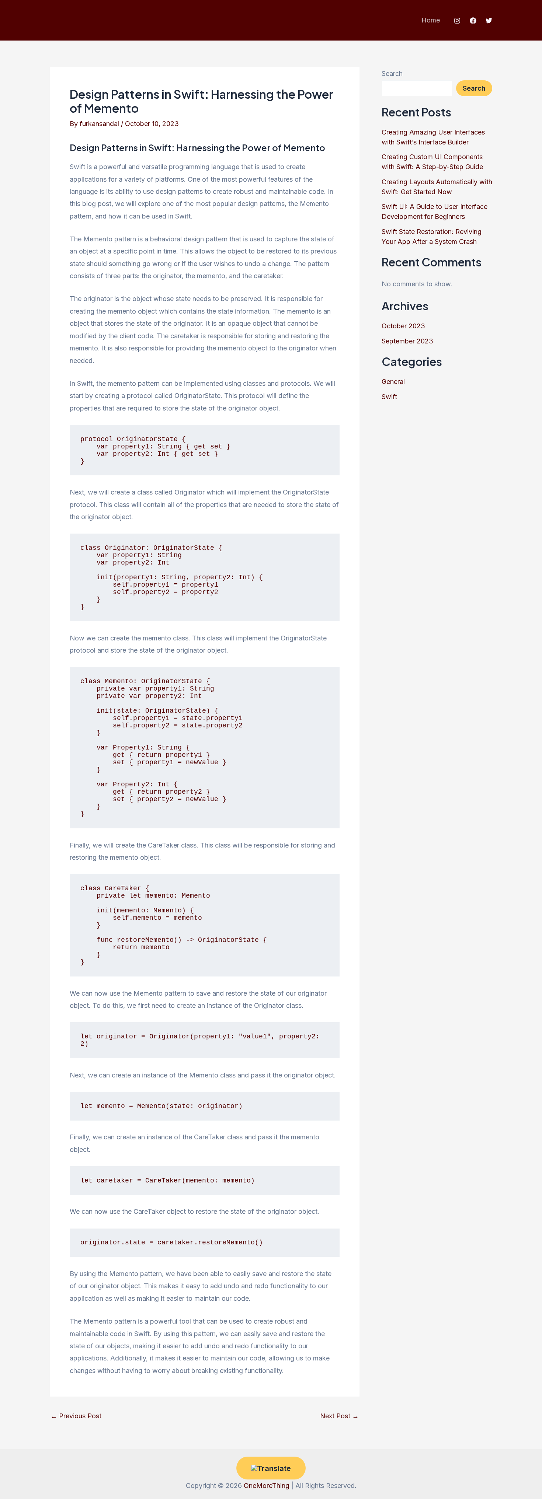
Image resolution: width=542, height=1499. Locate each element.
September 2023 (407, 341)
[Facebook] (473, 20)
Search (392, 73)
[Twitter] (489, 20)
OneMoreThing (266, 1485)
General (393, 381)
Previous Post (76, 1416)
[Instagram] (457, 20)
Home (430, 20)
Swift (389, 397)
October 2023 (403, 326)
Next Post (339, 1416)
